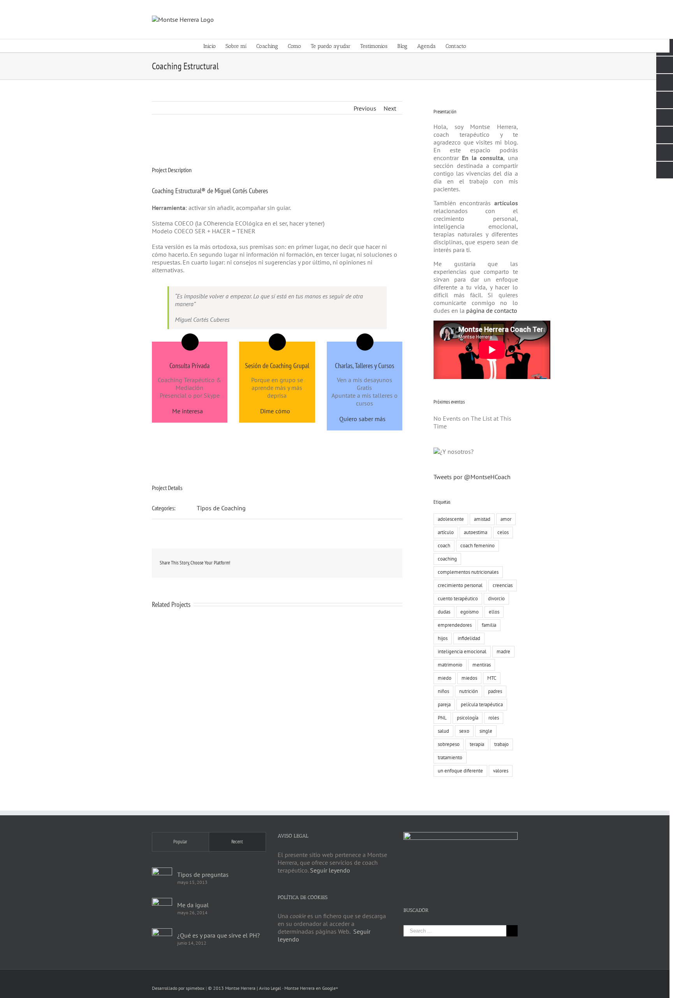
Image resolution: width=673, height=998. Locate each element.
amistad (482, 519)
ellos (494, 611)
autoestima (475, 532)
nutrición (468, 691)
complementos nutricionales (468, 572)
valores (500, 770)
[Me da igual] (162, 908)
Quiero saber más (362, 419)
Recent (237, 841)
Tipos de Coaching (221, 508)
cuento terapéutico (458, 598)
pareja (444, 704)
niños (443, 691)
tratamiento (450, 757)
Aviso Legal (270, 988)
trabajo (501, 744)
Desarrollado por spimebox (178, 988)
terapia (477, 744)
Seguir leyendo (330, 870)
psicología (467, 717)
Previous (365, 108)
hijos (442, 638)
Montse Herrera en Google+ (311, 988)
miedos (469, 678)
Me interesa (187, 411)
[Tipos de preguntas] (162, 878)
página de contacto (491, 310)
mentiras (481, 664)
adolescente (451, 519)
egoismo (469, 611)
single (485, 731)
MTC (491, 678)
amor (505, 519)
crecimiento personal (460, 585)
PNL (442, 717)
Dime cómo (275, 411)
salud (443, 731)
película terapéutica (482, 704)
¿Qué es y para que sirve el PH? (218, 935)
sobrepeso (449, 744)
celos (503, 532)
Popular (180, 841)
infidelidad (469, 638)
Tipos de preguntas (203, 874)
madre (503, 651)
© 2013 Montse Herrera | (233, 988)
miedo (444, 678)
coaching (447, 558)
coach (444, 545)
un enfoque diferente (460, 770)
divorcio (496, 598)
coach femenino (477, 545)
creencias (503, 585)
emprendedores (455, 625)
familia (489, 625)
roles (493, 717)
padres (495, 691)
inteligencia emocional (462, 651)
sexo (464, 731)
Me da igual (193, 905)
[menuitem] (214, 45)
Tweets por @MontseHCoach (472, 477)
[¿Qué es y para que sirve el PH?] (162, 938)
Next (390, 108)
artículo (446, 532)
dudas (444, 611)
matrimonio (450, 664)
